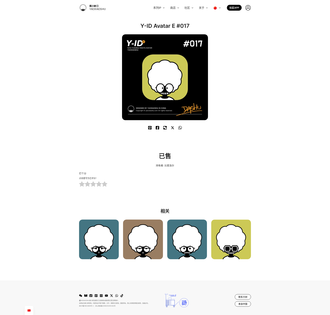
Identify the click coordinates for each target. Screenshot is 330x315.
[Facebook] (157, 127)
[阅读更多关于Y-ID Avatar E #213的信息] (143, 239)
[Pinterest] (150, 127)
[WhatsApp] (180, 127)
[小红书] (85, 295)
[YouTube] (106, 295)
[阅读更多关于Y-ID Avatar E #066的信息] (187, 239)
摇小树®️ (94, 5)
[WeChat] (165, 127)
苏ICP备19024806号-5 (86, 306)
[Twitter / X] (172, 127)
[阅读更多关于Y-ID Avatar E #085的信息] (231, 239)
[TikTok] (121, 295)
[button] (163, 7)
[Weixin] (80, 295)
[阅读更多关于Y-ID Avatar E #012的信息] (99, 239)
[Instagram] (101, 295)
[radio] (82, 184)
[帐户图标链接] (248, 8)
